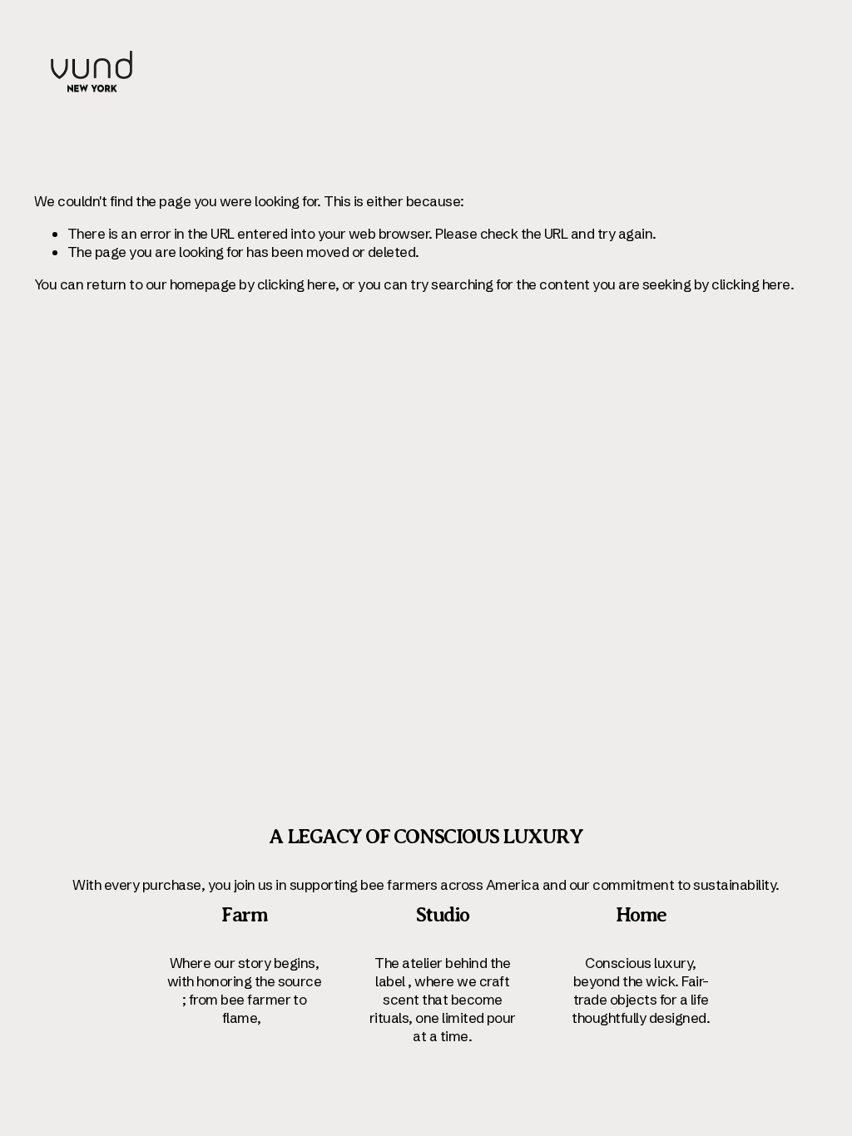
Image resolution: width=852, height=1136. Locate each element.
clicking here (296, 284)
